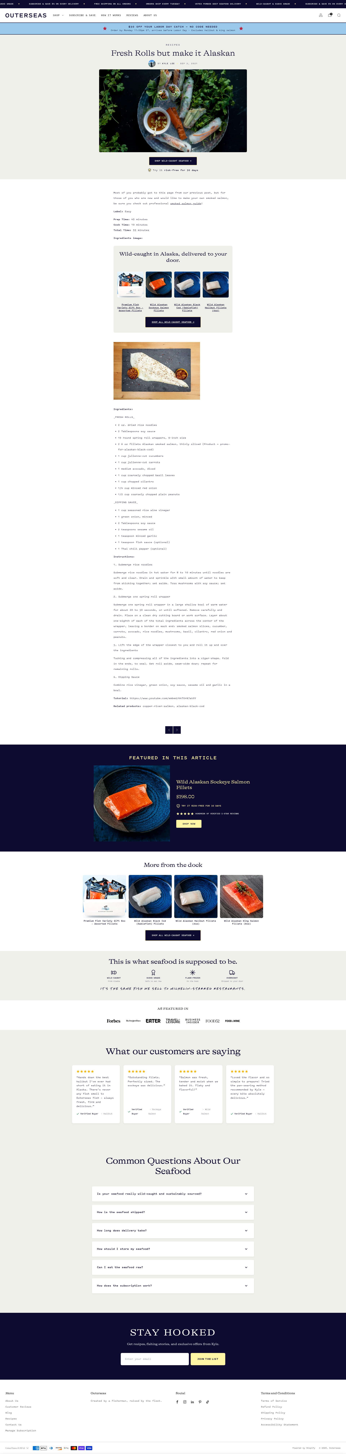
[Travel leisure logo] (173, 1021)
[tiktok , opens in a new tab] (207, 1402)
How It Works (111, 15)
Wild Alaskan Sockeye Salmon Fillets (159, 307)
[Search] (339, 15)
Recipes (11, 1418)
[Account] (321, 15)
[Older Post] (169, 730)
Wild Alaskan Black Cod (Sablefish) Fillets (187, 307)
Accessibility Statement (279, 1424)
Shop (56, 15)
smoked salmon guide (185, 203)
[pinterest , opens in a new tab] (200, 1402)
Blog (8, 1412)
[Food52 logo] (212, 1021)
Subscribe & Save (82, 15)
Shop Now (189, 823)
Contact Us (13, 1424)
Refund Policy (271, 1406)
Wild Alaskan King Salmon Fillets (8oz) (241, 922)
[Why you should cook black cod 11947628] (232, 1021)
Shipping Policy (273, 1412)
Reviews (132, 15)
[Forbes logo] (113, 1021)
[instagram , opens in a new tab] (184, 1402)
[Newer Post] (177, 730)
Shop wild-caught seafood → (173, 160)
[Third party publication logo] (133, 1021)
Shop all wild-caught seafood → (173, 322)
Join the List (208, 1358)
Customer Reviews (18, 1406)
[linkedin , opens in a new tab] (192, 1402)
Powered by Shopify (303, 1448)
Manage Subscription (20, 1430)
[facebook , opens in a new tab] (177, 1402)
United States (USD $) (15, 1448)
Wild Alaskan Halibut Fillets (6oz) (216, 307)
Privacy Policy (272, 1418)
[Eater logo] (153, 1021)
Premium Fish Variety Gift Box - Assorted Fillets (130, 307)
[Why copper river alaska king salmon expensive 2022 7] (193, 1021)
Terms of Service (274, 1400)
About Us (150, 15)
